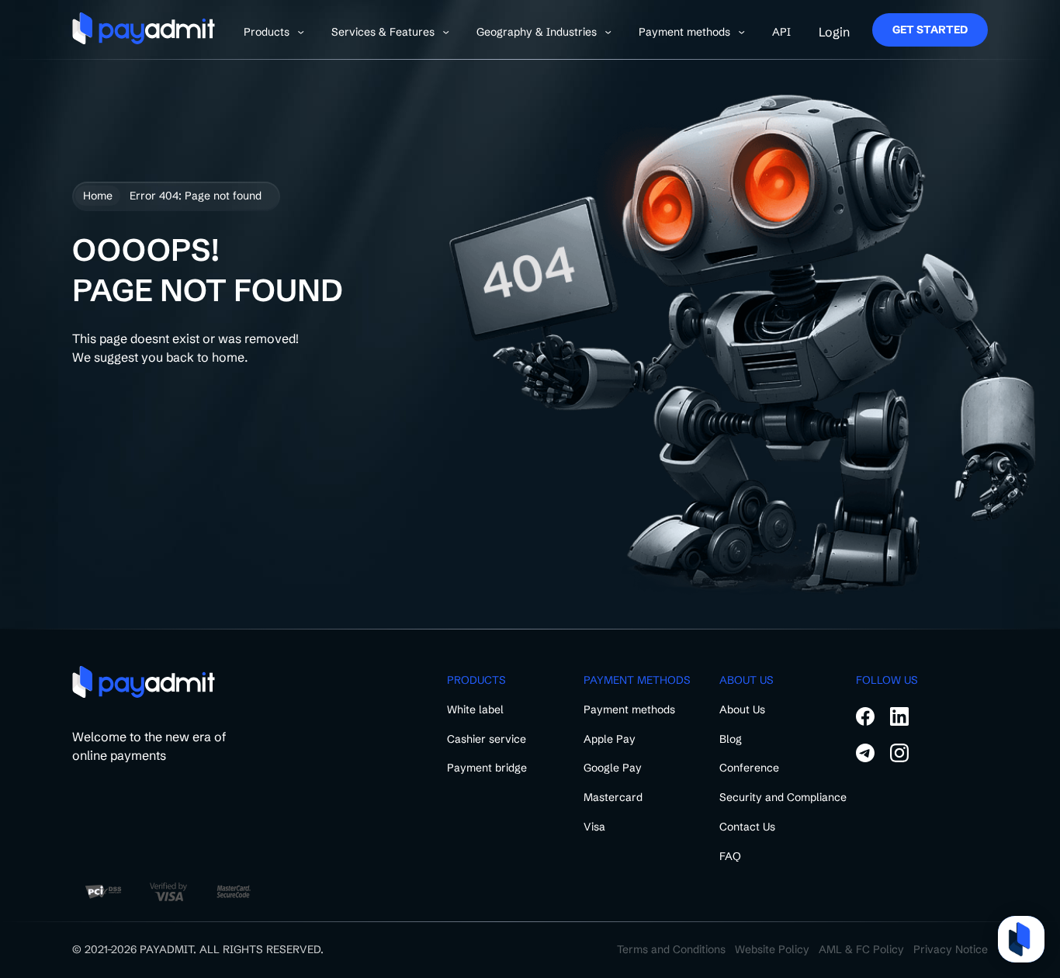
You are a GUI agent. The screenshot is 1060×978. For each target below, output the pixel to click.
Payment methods (684, 32)
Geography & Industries (536, 32)
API (781, 32)
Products (266, 32)
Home (98, 196)
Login (834, 32)
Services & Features (383, 32)
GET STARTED (930, 29)
